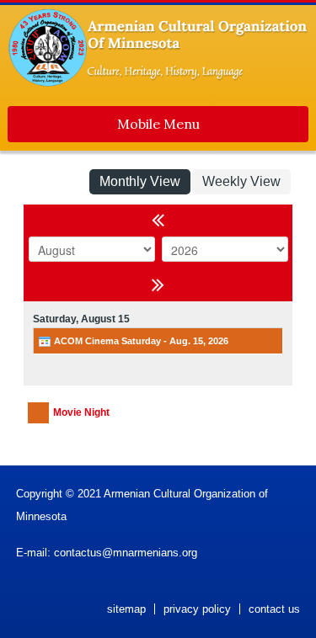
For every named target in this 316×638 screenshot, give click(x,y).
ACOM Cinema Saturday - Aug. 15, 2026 (139, 341)
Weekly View (241, 181)
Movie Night (81, 412)
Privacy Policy (197, 608)
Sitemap (126, 608)
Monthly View (139, 181)
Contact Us (274, 608)
